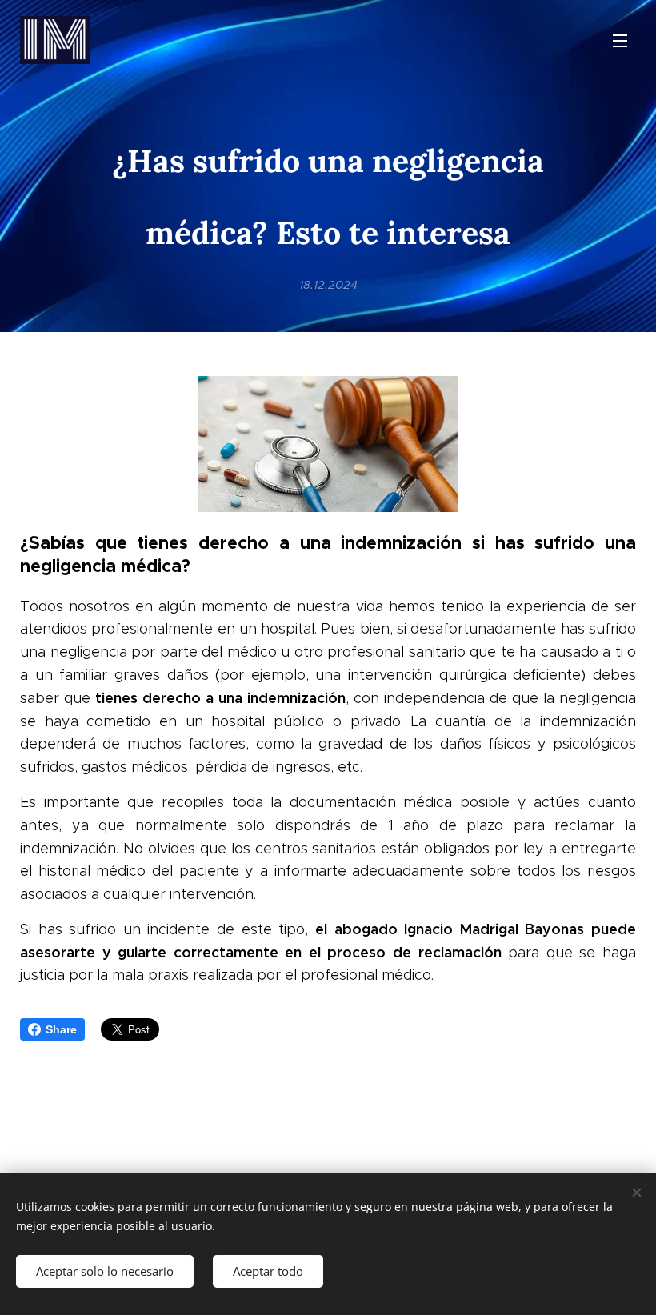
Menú (620, 40)
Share (61, 1029)
